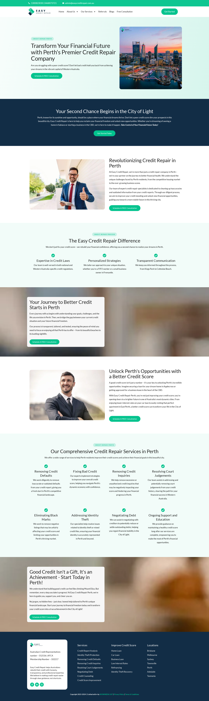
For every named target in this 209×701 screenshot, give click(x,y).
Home (61, 11)
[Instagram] (42, 685)
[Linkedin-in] (37, 685)
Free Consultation (125, 11)
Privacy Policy (119, 694)
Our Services (86, 11)
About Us (71, 11)
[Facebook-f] (32, 685)
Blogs (111, 11)
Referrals (102, 11)
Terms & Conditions (132, 694)
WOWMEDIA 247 (106, 694)
